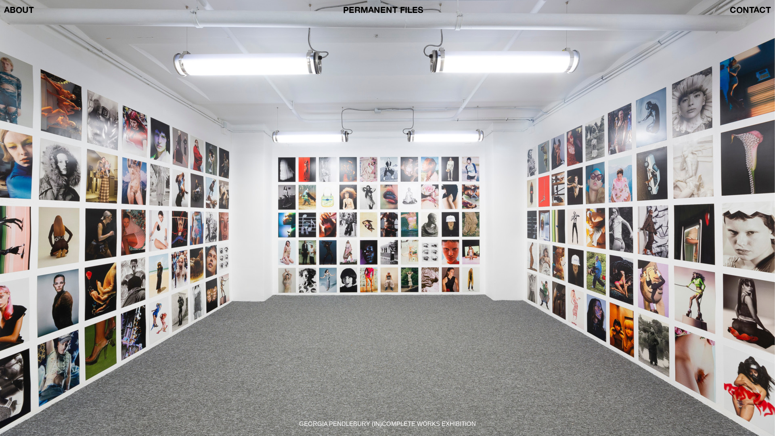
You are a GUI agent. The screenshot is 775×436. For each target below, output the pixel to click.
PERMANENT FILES (383, 10)
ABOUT (19, 10)
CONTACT (750, 10)
